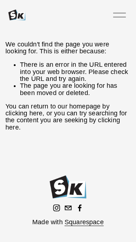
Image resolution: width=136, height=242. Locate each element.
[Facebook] (79, 208)
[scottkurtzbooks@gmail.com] (68, 208)
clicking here (23, 113)
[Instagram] (56, 208)
